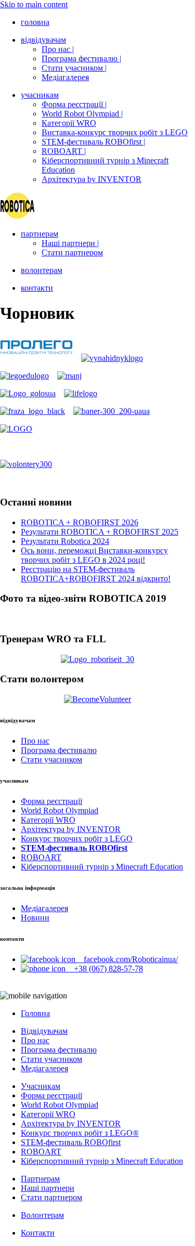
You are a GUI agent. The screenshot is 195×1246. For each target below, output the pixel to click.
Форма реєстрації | (74, 104)
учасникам (40, 94)
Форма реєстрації (51, 801)
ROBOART (41, 857)
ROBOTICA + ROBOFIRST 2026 (79, 522)
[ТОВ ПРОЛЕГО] (36, 358)
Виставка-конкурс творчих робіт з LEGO (115, 132)
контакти (37, 287)
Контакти (38, 1232)
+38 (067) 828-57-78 (104, 968)
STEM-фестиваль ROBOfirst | (93, 141)
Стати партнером (72, 252)
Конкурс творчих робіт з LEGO (77, 838)
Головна (35, 1013)
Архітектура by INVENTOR (91, 179)
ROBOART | (64, 151)
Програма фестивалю (59, 750)
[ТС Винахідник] (112, 358)
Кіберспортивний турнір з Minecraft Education (102, 866)
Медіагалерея (65, 77)
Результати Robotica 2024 (65, 541)
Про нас (35, 740)
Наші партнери (47, 1188)
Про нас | (58, 49)
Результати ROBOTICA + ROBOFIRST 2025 (99, 531)
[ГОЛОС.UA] (28, 393)
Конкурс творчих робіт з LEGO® (80, 1132)
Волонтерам (42, 1215)
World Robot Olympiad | (82, 113)
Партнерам (40, 1178)
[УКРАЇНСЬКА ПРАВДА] (80, 393)
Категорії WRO (69, 123)
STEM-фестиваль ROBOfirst (71, 1142)
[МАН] (69, 375)
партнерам (39, 233)
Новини (35, 917)
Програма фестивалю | (81, 58)
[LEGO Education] (24, 375)
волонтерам (41, 270)
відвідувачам (43, 39)
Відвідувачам (44, 1031)
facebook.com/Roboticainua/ (126, 959)
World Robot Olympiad (59, 810)
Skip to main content (34, 4)
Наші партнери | (70, 243)
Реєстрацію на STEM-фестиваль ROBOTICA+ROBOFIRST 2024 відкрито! (96, 574)
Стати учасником (51, 759)
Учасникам (40, 1086)
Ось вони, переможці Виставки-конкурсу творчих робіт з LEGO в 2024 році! (94, 555)
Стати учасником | (74, 67)
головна (35, 22)
